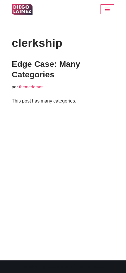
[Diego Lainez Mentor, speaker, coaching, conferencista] (22, 9)
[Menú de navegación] (107, 9)
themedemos (31, 86)
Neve (29, 266)
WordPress (91, 266)
